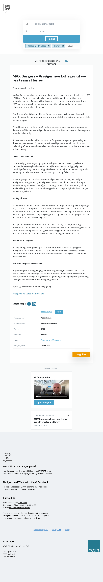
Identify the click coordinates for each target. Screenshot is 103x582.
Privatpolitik (56, 530)
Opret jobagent (44, 402)
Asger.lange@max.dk (51, 340)
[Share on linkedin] (34, 304)
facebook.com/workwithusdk (23, 489)
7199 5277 (22, 502)
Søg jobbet (81, 354)
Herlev (65, 61)
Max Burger (46, 311)
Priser (67, 530)
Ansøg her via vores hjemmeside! (28, 293)
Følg (59, 311)
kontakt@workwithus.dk (19, 507)
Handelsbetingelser (41, 530)
